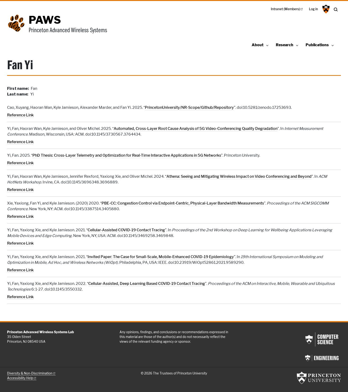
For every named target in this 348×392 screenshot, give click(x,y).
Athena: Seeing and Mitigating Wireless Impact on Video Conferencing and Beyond (239, 176)
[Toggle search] (335, 9)
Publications (317, 45)
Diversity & (29, 373)
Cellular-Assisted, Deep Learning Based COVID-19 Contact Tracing (146, 283)
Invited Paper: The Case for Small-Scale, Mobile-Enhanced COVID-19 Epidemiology (161, 257)
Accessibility (20, 378)
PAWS (45, 20)
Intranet (285, 9)
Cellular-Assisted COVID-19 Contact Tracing (126, 230)
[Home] (18, 26)
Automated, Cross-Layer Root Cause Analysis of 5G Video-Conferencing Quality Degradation (195, 128)
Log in (313, 9)
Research (284, 45)
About (257, 45)
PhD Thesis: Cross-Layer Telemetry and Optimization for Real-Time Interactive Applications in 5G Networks (126, 155)
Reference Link (20, 115)
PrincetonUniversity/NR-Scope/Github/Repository (189, 107)
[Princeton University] (325, 9)
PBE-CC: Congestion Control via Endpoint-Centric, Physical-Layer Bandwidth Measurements (183, 203)
